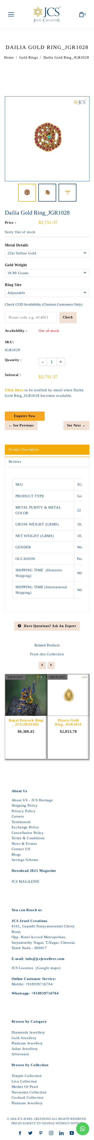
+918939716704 (39, 984)
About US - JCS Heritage (32, 800)
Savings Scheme (25, 860)
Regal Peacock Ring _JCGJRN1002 (26, 722)
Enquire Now (24, 416)
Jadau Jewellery (25, 1049)
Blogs (16, 854)
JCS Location (23, 968)
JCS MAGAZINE (26, 881)
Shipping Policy (25, 805)
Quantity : (13, 360)
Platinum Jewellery (27, 1043)
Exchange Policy (26, 827)
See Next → (76, 425)
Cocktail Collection (28, 1097)
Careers (18, 816)
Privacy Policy (24, 811)
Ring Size (13, 285)
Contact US (21, 849)
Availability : (16, 331)
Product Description (24, 449)
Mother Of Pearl (25, 1087)
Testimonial (21, 822)
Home (9, 57)
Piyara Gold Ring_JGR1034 (68, 722)
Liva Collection (24, 1081)
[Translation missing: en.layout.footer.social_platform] (21, 1133)
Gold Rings (28, 57)
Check (68, 317)
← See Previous (21, 425)
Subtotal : (13, 375)
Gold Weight (16, 265)
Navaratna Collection (29, 1092)
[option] (47, 139)
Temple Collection (27, 1076)
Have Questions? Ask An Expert (50, 626)
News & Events (24, 844)
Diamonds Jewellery (28, 1032)
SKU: (9, 342)
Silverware (20, 1054)
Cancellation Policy (28, 833)
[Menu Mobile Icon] (11, 14)
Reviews (15, 461)
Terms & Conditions (28, 838)
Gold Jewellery (24, 1038)
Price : (10, 222)
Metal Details (16, 245)
